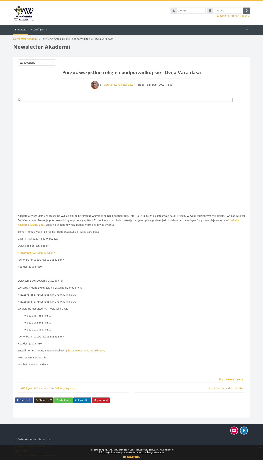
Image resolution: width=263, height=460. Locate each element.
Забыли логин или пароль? (233, 15)
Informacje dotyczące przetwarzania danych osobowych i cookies (131, 452)
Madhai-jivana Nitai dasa (118, 84)
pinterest (102, 400)
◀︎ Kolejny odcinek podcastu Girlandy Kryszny (48, 388)
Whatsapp (65, 400)
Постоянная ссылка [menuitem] (231, 379)
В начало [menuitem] (20, 29)
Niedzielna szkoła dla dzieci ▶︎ (224, 388)
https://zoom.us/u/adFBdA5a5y (86, 350)
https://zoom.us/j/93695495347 (36, 252)
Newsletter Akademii (25, 38)
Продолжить (131, 456)
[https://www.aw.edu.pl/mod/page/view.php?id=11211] (125, 154)
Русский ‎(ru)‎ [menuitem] (37, 29)
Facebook (25, 400)
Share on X (45, 400)
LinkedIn (83, 400)
